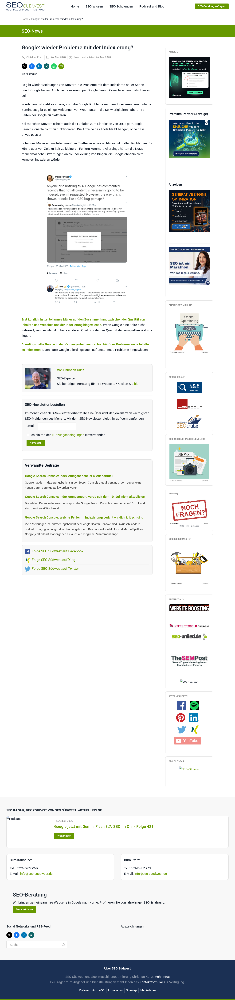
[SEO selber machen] (189, 564)
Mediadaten (148, 990)
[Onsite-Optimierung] (189, 332)
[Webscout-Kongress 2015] (189, 404)
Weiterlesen (64, 835)
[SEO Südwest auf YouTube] (189, 740)
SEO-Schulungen (121, 6)
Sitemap (131, 990)
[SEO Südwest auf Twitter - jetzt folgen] (183, 730)
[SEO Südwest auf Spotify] (196, 705)
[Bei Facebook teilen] (32, 66)
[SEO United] (189, 636)
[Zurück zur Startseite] (25, 6)
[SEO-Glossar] (189, 769)
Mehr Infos (162, 977)
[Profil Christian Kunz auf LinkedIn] (196, 717)
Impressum (115, 990)
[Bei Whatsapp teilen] (54, 66)
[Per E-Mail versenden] (61, 66)
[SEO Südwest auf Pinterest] (182, 717)
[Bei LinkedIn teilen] (39, 66)
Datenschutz (87, 990)
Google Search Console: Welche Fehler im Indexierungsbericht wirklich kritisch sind (84, 517)
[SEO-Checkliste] (189, 77)
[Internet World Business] (189, 625)
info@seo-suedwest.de (36, 874)
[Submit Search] (63, 944)
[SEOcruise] (189, 421)
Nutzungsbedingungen (68, 435)
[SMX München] (189, 387)
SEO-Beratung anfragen (211, 6)
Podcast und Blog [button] (151, 6)
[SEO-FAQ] (189, 511)
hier (137, 384)
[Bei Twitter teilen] (24, 66)
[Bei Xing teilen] (46, 66)
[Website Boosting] (189, 607)
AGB (102, 990)
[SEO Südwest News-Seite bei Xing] (196, 730)
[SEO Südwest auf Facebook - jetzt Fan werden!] (183, 705)
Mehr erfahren (24, 909)
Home (75, 6)
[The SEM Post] (189, 660)
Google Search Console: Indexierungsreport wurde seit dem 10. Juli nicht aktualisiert (85, 497)
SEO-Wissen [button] (94, 6)
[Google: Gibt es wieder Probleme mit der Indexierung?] (87, 239)
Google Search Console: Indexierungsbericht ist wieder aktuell (69, 476)
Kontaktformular (151, 982)
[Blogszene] (189, 463)
